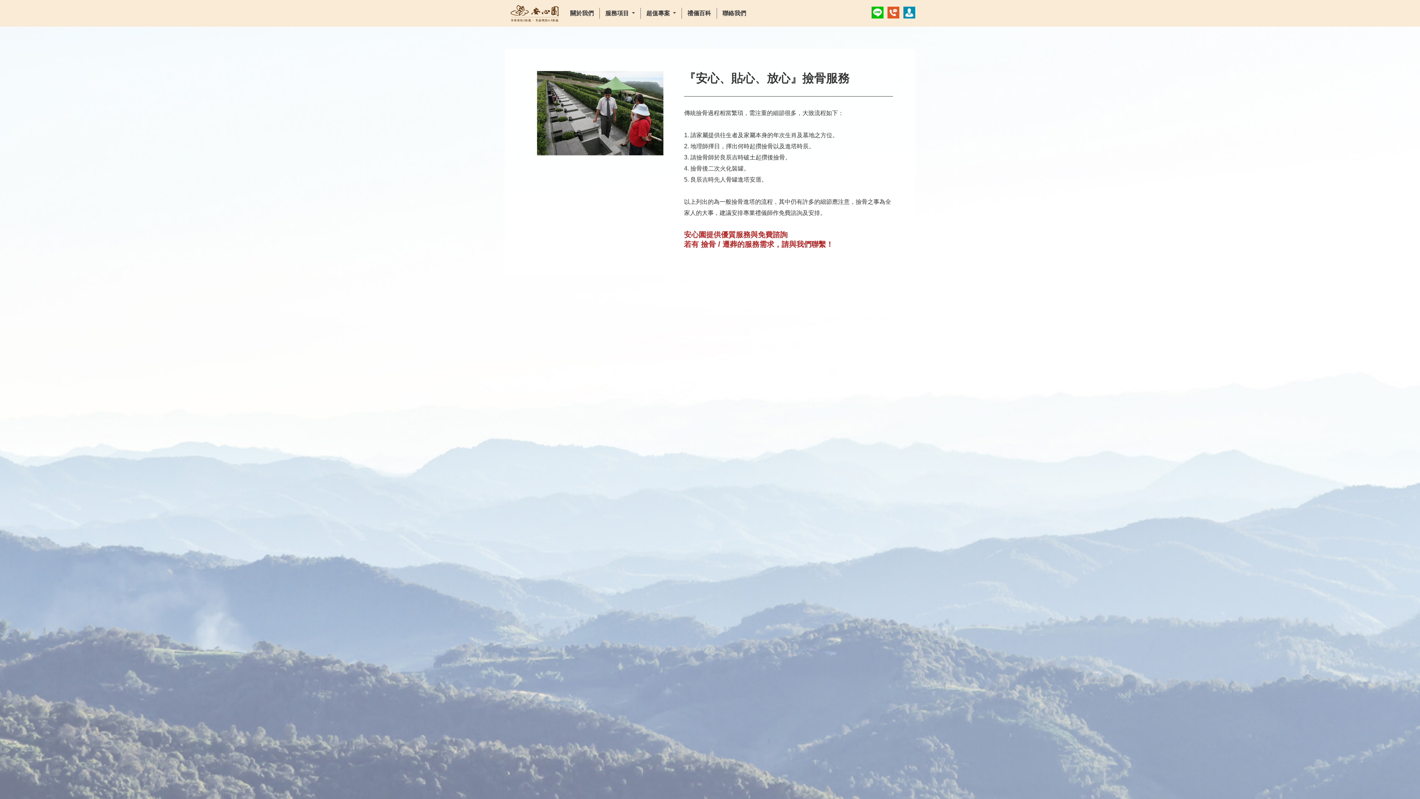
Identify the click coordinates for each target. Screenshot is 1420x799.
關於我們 (582, 13)
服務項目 (617, 13)
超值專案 (659, 13)
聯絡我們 (734, 13)
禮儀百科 (699, 13)
